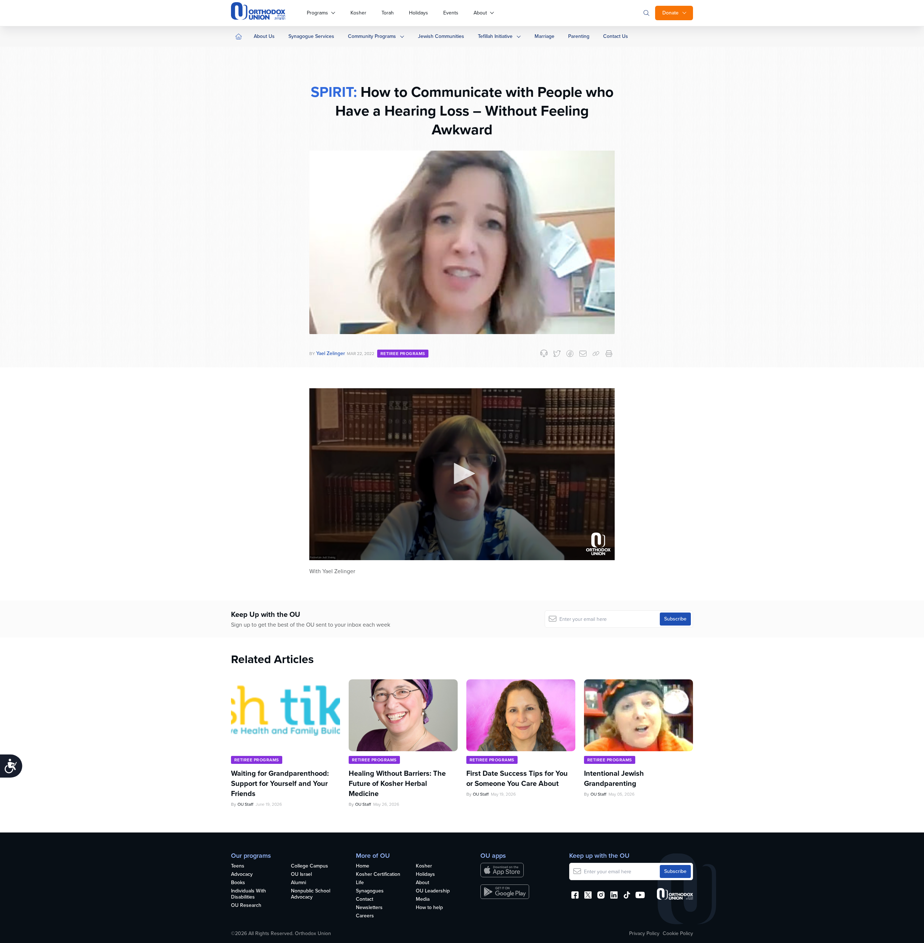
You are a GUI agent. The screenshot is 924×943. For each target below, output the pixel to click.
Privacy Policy (644, 933)
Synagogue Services (311, 36)
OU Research (246, 905)
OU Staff (245, 804)
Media (423, 899)
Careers (365, 916)
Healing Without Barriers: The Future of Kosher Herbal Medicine (397, 783)
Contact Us (615, 36)
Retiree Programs (402, 353)
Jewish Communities (441, 36)
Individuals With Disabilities (248, 894)
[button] (462, 473)
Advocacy (242, 874)
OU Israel (301, 874)
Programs (317, 13)
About (480, 13)
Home (362, 866)
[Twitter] (557, 353)
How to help (429, 907)
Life (360, 882)
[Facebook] (570, 353)
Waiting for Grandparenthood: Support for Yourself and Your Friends (280, 783)
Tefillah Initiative (495, 36)
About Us (264, 36)
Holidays (418, 13)
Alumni (298, 882)
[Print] (609, 353)
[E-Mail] (583, 353)
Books (238, 882)
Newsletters (369, 907)
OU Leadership (433, 891)
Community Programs (372, 36)
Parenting (578, 36)
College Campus (309, 866)
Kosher (358, 13)
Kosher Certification (378, 874)
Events (450, 13)
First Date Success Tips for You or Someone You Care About (517, 778)
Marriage (544, 36)
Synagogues (370, 891)
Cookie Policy (678, 933)
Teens (237, 866)
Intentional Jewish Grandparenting (614, 778)
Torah (388, 13)
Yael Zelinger (330, 353)
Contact (364, 899)
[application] (462, 474)
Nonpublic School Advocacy (310, 894)
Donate (670, 13)
